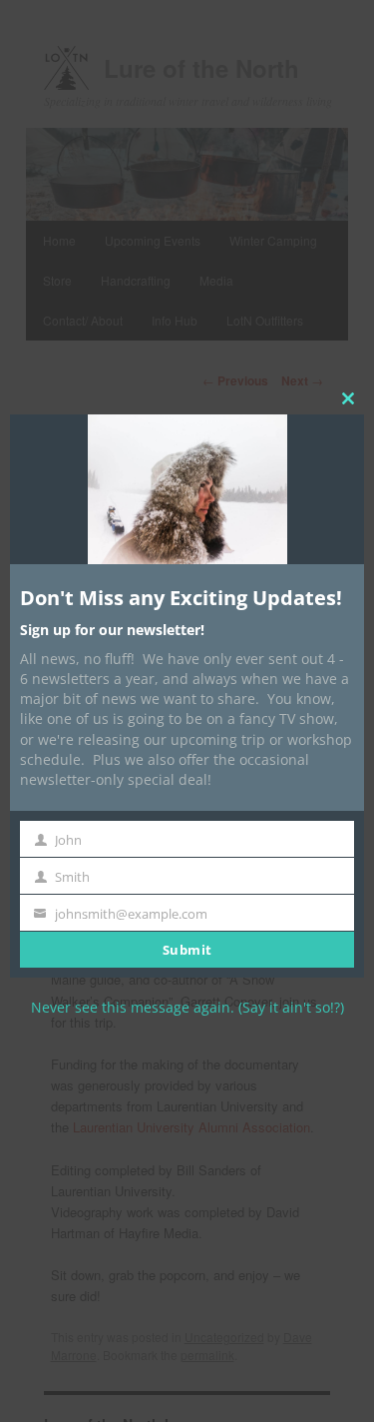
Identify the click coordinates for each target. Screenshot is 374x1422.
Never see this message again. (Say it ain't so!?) (187, 1007)
